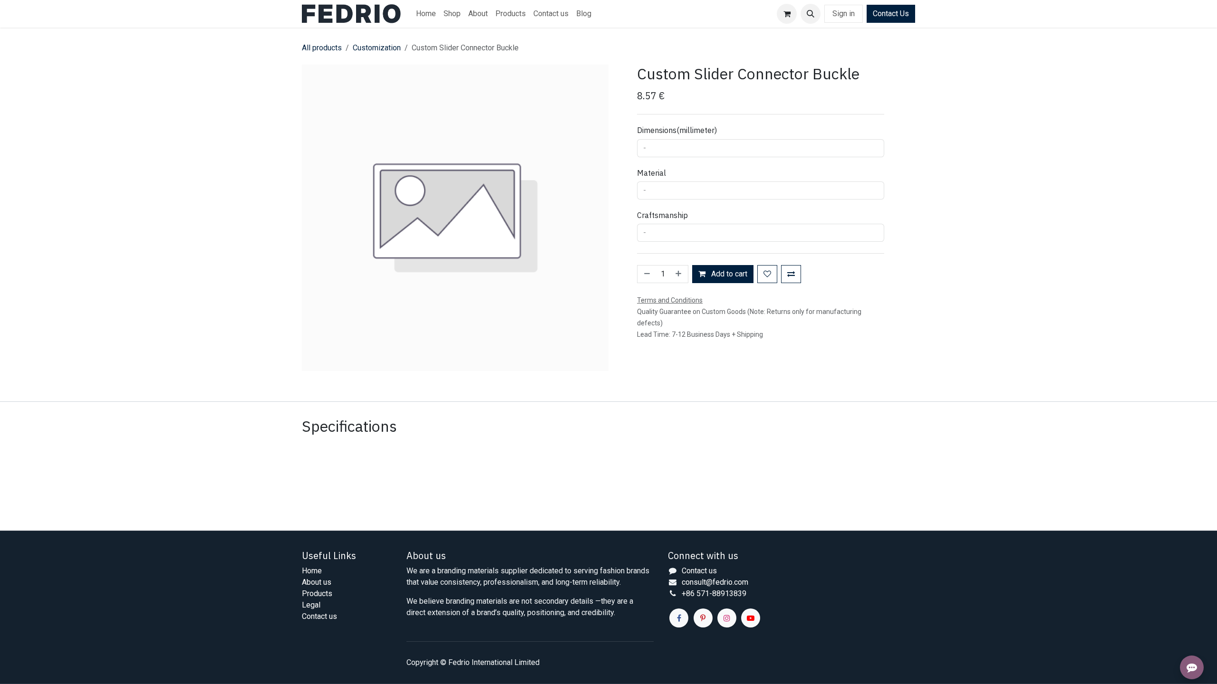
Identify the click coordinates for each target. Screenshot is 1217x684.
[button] (811, 14)
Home (312, 570)
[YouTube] (750, 617)
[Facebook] (678, 617)
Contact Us (891, 13)
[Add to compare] (791, 274)
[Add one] (679, 274)
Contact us (319, 616)
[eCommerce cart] (787, 14)
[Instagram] (726, 617)
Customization (377, 47)
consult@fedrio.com (715, 582)
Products (317, 593)
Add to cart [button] (728, 273)
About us (316, 582)
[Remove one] (646, 274)
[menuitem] (426, 13)
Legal (311, 604)
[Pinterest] (703, 617)
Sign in (843, 13)
